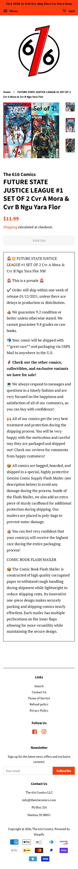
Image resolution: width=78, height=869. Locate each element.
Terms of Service (39, 698)
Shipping (10, 227)
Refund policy (39, 704)
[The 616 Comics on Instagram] (43, 732)
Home (7, 92)
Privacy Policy (39, 710)
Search (39, 686)
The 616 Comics (42, 829)
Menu (13, 11)
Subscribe (63, 770)
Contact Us (39, 692)
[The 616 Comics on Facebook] (34, 732)
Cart (71, 11)
